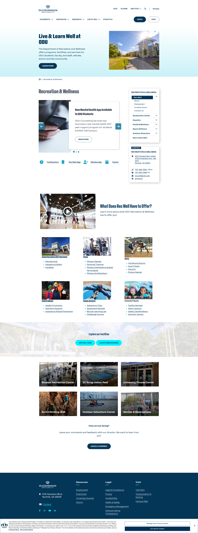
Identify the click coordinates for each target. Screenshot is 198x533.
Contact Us (139, 111)
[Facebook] (40, 510)
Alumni (124, 9)
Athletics (108, 19)
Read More (83, 139)
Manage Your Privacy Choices (157, 523)
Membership (51, 261)
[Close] (194, 525)
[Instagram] (44, 510)
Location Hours (140, 107)
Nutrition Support (53, 308)
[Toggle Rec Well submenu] (156, 96)
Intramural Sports (136, 263)
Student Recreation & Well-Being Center (54, 257)
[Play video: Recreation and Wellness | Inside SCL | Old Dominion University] (67, 211)
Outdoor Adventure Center (94, 394)
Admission (61, 19)
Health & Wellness (141, 124)
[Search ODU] (145, 8)
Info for (135, 9)
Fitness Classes (94, 261)
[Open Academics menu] (52, 19)
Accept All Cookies (157, 529)
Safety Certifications (138, 311)
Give (115, 9)
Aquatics (137, 120)
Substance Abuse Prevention (59, 311)
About (136, 101)
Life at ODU (92, 19)
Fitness (85, 257)
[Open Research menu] (83, 19)
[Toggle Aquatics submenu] (156, 120)
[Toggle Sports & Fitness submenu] (156, 128)
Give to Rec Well (140, 138)
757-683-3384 (141, 170)
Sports (127, 258)
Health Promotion (53, 305)
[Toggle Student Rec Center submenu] (156, 115)
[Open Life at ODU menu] (99, 19)
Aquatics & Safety (53, 264)
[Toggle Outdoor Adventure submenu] (156, 133)
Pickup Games (135, 272)
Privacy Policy (14, 530)
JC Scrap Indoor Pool (91, 364)
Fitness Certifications (97, 273)
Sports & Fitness (140, 129)
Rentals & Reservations (133, 394)
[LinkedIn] (55, 510)
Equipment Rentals (96, 308)
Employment (139, 104)
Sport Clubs (134, 266)
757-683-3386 (141, 172)
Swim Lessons (134, 308)
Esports (132, 269)
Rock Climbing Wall (49, 394)
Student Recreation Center (53, 364)
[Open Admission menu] (68, 19)
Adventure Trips (94, 305)
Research (76, 19)
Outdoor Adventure (141, 133)
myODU (156, 9)
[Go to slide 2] (78, 152)
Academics (45, 19)
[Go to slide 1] (76, 152)
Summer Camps (135, 314)
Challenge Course (95, 314)
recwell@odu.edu (142, 176)
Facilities (49, 267)
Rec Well (138, 97)
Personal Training (95, 264)
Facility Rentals (135, 305)
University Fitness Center (134, 364)
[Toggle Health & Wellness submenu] (156, 124)
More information (26, 530)
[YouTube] (50, 510)
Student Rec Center (141, 116)
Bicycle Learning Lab (96, 311)
